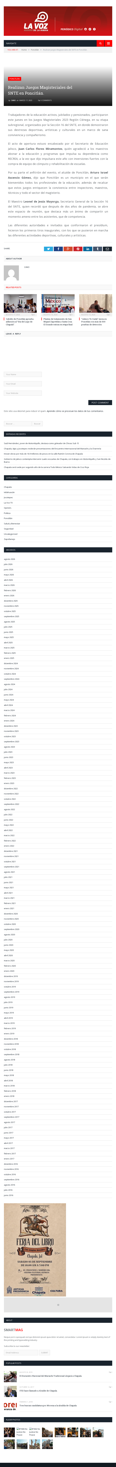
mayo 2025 (9, 637)
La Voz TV (8, 502)
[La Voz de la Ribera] (58, 20)
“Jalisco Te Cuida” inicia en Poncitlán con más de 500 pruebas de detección (94, 322)
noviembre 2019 (11, 981)
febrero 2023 (10, 778)
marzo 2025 (9, 647)
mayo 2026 (9, 574)
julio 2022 (8, 814)
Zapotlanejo (9, 539)
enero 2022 (9, 845)
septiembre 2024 (11, 679)
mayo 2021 (9, 887)
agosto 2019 (9, 997)
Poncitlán (15, 79)
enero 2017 (9, 1158)
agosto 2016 (9, 1184)
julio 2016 (8, 1190)
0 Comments (46, 100)
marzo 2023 (9, 772)
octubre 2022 (10, 799)
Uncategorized (10, 534)
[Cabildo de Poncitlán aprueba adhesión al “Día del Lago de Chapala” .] (20, 305)
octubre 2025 (10, 611)
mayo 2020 (9, 950)
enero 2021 (9, 908)
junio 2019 (8, 1007)
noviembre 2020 (11, 918)
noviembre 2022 (11, 793)
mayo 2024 (9, 699)
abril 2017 (8, 1143)
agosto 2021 (9, 872)
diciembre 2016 (11, 1164)
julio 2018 (8, 1064)
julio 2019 (8, 1002)
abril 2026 (8, 580)
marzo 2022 (9, 835)
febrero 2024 (10, 715)
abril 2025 (8, 642)
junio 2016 (8, 1195)
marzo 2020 (9, 960)
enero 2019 (9, 1033)
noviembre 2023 (11, 731)
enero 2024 (9, 720)
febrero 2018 (10, 1091)
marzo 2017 (9, 1148)
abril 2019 (8, 1018)
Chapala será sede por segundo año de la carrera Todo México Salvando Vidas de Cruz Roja (46, 467)
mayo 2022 (9, 825)
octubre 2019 (10, 986)
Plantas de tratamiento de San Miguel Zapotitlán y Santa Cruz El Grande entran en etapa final (58, 322)
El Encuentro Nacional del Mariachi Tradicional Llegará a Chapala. (50, 1376)
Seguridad (8, 528)
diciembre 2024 (11, 663)
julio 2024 (8, 689)
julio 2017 (8, 1127)
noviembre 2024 (11, 668)
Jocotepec (8, 497)
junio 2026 (8, 569)
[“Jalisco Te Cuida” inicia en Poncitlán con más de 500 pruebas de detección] (95, 305)
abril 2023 (8, 767)
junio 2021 (8, 882)
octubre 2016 (10, 1174)
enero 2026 (9, 595)
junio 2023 (8, 757)
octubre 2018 (10, 1049)
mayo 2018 (9, 1075)
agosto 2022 (9, 809)
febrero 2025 (10, 653)
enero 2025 (9, 658)
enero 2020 (9, 971)
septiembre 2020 (11, 929)
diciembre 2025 (11, 600)
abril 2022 (8, 830)
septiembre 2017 (11, 1117)
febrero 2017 (10, 1153)
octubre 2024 (10, 673)
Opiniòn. (8, 507)
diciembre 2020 (11, 913)
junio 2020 (8, 945)
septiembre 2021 (11, 866)
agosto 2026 (9, 559)
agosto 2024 (9, 684)
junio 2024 (8, 694)
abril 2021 (8, 892)
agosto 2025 (9, 621)
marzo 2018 (9, 1085)
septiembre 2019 (11, 991)
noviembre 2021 (11, 856)
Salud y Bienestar (12, 523)
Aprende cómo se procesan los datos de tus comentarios (75, 411)
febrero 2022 (10, 840)
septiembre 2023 (11, 741)
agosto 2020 (9, 934)
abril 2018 (8, 1080)
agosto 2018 (9, 1059)
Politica (7, 513)
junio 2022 (8, 819)
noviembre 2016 (11, 1169)
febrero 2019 (10, 1028)
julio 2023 (8, 752)
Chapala (8, 487)
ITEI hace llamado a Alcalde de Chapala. (38, 1390)
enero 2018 (9, 1096)
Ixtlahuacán (9, 492)
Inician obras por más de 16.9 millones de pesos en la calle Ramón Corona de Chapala (43, 453)
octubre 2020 (10, 924)
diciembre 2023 (11, 726)
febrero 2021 (10, 903)
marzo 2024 (9, 710)
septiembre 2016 (11, 1179)
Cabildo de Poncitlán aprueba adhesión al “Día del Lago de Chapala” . (20, 322)
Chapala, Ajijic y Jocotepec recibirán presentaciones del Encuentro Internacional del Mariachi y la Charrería (52, 448)
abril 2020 (8, 955)
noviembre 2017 (11, 1106)
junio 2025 (8, 632)
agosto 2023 (9, 746)
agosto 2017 (9, 1122)
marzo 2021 (9, 898)
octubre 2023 (10, 736)
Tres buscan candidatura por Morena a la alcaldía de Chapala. (48, 1405)
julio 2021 (8, 877)
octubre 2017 (10, 1111)
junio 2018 (8, 1070)
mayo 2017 (9, 1137)
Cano (13, 100)
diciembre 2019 (11, 976)
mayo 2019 (9, 1012)
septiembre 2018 (11, 1054)
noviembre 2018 (11, 1044)
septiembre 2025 (11, 616)
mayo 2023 (9, 762)
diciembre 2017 (11, 1101)
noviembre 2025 (11, 606)
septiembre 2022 (11, 804)
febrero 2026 (10, 590)
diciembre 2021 (11, 851)
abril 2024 (8, 705)
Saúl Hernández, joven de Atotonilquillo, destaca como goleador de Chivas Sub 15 (41, 443)
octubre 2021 (10, 861)
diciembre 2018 (11, 1038)
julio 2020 (8, 939)
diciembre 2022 (11, 788)
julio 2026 (8, 564)
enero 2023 (9, 783)
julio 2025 (8, 626)
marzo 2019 (9, 1023)
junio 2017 (8, 1132)
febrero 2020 (10, 965)
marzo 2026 (9, 585)
